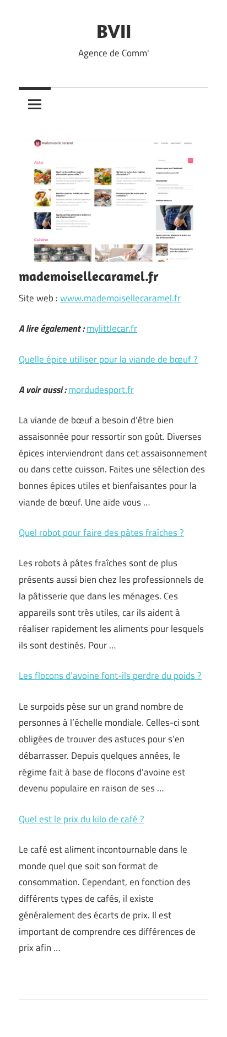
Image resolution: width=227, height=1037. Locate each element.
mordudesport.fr (101, 389)
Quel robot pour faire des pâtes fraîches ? (101, 532)
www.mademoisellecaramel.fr (120, 298)
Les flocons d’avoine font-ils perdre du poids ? (110, 675)
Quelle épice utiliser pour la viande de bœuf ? (108, 359)
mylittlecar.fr (112, 328)
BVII (113, 30)
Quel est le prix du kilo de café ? (81, 819)
